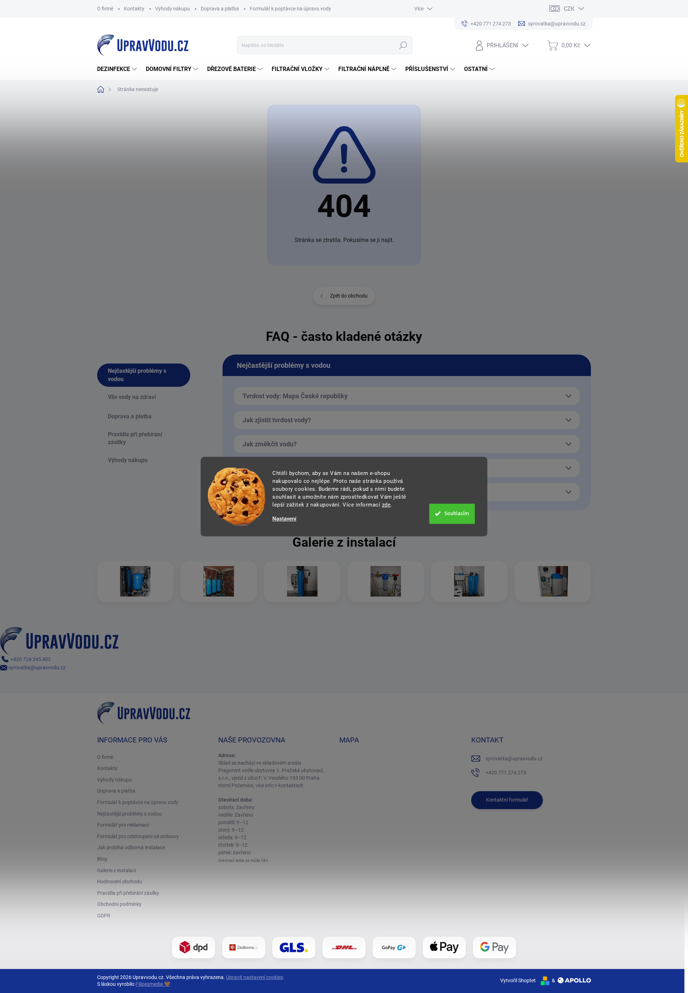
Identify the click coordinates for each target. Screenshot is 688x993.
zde (386, 505)
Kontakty (134, 8)
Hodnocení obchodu (119, 881)
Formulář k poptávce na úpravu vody (290, 8)
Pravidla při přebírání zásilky (128, 893)
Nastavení (284, 519)
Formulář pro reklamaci (123, 825)
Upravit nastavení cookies (254, 977)
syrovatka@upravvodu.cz (36, 667)
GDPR (103, 915)
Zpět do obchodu (349, 296)
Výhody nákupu (172, 8)
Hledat (403, 45)
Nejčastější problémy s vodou (129, 814)
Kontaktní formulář (507, 800)
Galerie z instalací (116, 870)
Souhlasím (456, 513)
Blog (102, 859)
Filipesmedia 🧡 (152, 984)
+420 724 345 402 (30, 659)
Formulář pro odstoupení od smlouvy (138, 836)
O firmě (105, 8)
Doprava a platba (220, 8)
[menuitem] (118, 69)
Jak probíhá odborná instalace (131, 847)
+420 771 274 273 (506, 772)
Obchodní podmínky (119, 904)
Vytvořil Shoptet (518, 980)
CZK (569, 8)
